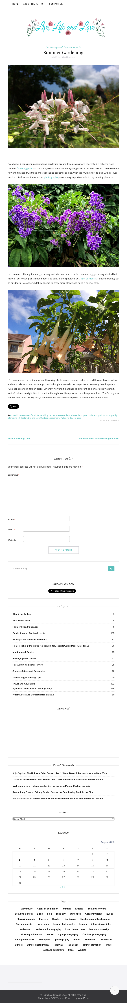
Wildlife (82, 950)
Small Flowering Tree (19, 438)
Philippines (45, 939)
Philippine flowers (68, 418)
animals (67, 908)
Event (109, 913)
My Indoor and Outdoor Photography (32, 688)
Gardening (70, 919)
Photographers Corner (24, 658)
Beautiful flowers (17, 415)
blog (46, 415)
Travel (109, 944)
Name (11, 519)
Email (11, 529)
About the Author (33, 4)
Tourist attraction (92, 944)
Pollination (90, 939)
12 (49, 865)
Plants (76, 939)
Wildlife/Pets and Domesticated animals (33, 694)
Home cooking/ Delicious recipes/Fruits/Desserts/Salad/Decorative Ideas (51, 646)
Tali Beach (72, 944)
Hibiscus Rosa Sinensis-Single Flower (99, 438)
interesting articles (16, 418)
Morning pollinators (31, 934)
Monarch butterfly (99, 929)
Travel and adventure (52, 950)
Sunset (18, 944)
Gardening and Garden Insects (63, 47)
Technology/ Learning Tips (27, 677)
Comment (13, 474)
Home (15, 4)
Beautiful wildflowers (34, 415)
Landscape (24, 929)
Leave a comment (109, 420)
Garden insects (55, 415)
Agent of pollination (47, 908)
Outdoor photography (50, 418)
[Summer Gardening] (63, 106)
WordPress (83, 998)
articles (79, 908)
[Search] (111, 568)
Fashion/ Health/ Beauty (25, 627)
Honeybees (43, 924)
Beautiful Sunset (24, 913)
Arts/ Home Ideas (22, 620)
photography (51, 177)
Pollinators (106, 939)
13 (63, 865)
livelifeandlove (69, 57)
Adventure (27, 908)
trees (79, 418)
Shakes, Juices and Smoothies (29, 671)
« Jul (62, 887)
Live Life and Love (32, 418)
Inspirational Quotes (23, 652)
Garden (56, 919)
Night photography (68, 934)
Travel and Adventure (24, 684)
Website (12, 540)
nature (49, 934)
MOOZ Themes (56, 998)
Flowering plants (26, 919)
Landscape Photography (48, 929)
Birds (40, 913)
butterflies (75, 913)
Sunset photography (38, 944)
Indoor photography (108, 415)
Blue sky (61, 913)
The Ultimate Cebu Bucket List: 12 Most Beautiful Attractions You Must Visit (67, 773)
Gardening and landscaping (86, 415)
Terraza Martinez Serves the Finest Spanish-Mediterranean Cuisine (68, 798)
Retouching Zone (22, 792)
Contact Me (56, 4)
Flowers (43, 919)
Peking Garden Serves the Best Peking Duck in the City (61, 786)
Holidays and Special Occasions (30, 639)
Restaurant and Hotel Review (28, 665)
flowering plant (25, 168)
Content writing (93, 913)
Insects (83, 924)
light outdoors (88, 278)
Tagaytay (58, 944)
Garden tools (68, 415)
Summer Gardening (63, 52)
